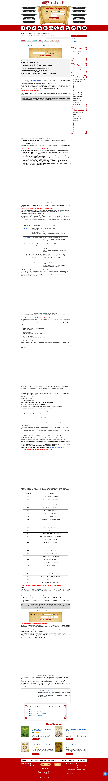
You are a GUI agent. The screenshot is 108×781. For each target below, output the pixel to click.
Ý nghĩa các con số (77, 118)
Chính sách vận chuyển (81, 765)
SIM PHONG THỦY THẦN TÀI (40, 760)
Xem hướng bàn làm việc (78, 114)
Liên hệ (67, 767)
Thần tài (32, 45)
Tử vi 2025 (76, 83)
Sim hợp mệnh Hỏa (79, 18)
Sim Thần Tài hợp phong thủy (79, 69)
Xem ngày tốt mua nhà (78, 92)
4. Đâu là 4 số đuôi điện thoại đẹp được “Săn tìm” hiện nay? (34, 70)
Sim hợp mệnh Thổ (79, 22)
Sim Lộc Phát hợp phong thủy (79, 67)
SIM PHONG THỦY (63, 760)
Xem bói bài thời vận (78, 100)
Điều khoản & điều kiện (70, 769)
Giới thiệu (67, 765)
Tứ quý (22, 45)
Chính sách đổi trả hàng (81, 767)
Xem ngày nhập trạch (78, 94)
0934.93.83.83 (45, 764)
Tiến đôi (67, 45)
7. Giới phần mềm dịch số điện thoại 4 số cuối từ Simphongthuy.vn (35, 75)
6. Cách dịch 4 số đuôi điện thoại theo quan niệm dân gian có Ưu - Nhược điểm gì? (38, 73)
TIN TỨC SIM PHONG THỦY (81, 760)
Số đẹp (24, 43)
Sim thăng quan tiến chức (29, 7)
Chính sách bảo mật (70, 773)
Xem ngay (45, 55)
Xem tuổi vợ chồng (77, 127)
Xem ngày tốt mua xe (78, 96)
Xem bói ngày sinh (77, 102)
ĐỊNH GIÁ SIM (71, 760)
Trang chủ (22, 33)
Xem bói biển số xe (77, 81)
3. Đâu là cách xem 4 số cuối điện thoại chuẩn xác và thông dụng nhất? (36, 65)
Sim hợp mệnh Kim (79, 7)
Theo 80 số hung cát (51, 51)
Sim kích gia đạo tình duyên (29, 14)
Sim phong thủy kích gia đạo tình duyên (38, 713)
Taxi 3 (53, 45)
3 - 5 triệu (41, 42)
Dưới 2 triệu (29, 42)
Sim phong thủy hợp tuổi (78, 112)
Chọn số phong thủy (54, 18)
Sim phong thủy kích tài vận (35, 711)
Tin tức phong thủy (77, 116)
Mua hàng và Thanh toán (70, 771)
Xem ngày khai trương (78, 88)
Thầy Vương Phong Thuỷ (35, 37)
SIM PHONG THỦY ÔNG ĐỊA (53, 760)
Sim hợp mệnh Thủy (79, 14)
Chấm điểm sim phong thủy (29, 22)
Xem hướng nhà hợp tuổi (78, 131)
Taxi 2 (57, 45)
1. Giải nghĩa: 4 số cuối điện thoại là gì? (29, 62)
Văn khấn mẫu (76, 120)
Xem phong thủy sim (45, 619)
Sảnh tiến (62, 45)
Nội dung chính (24, 60)
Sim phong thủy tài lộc (29, 11)
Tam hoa (27, 45)
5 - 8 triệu (47, 42)
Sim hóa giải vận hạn (29, 18)
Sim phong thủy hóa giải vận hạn (36, 715)
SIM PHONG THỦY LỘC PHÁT (27, 760)
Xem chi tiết (36, 738)
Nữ (57, 614)
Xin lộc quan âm (77, 85)
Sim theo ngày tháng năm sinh (79, 79)
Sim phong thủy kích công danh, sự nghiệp (38, 709)
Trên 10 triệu (59, 42)
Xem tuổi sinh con (77, 129)
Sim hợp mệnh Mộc (79, 11)
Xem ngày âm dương (78, 98)
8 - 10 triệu (53, 42)
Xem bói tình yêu (77, 104)
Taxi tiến (48, 45)
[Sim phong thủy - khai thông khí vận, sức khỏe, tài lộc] (54, 3)
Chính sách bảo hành (81, 769)
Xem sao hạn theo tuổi (78, 122)
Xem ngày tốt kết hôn (78, 90)
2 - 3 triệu (36, 42)
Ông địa (43, 45)
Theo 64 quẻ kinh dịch (52, 53)
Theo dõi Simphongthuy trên (55, 37)
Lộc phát (38, 45)
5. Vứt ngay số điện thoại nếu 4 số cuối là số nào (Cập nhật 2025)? (35, 71)
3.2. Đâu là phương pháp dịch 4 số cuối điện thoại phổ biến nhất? (36, 68)
